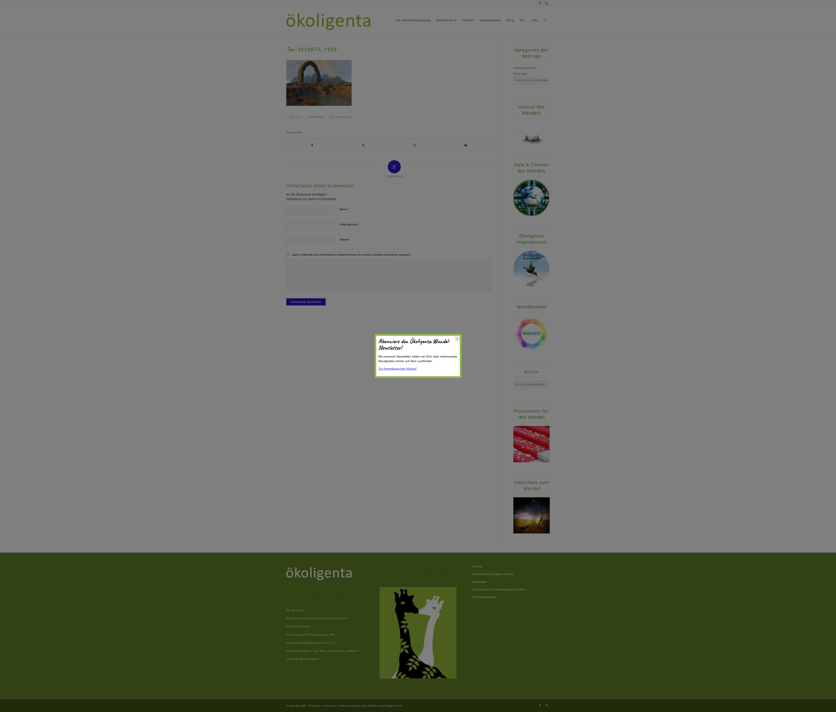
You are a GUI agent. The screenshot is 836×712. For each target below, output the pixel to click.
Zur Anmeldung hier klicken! (397, 368)
